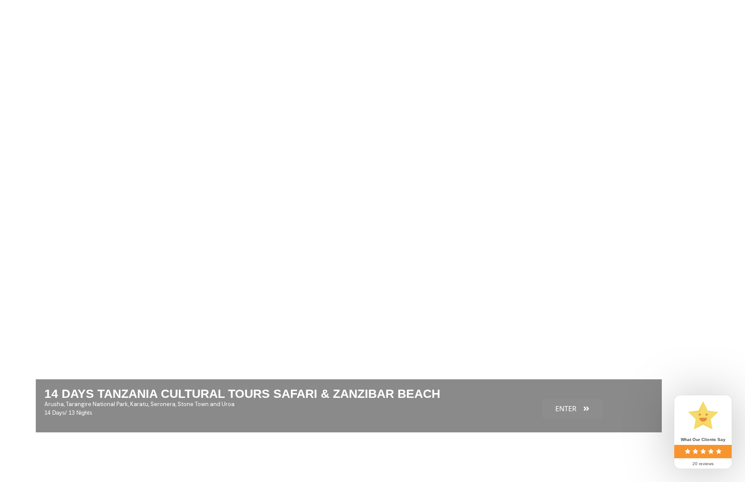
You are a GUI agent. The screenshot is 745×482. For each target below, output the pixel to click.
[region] (372, 185)
